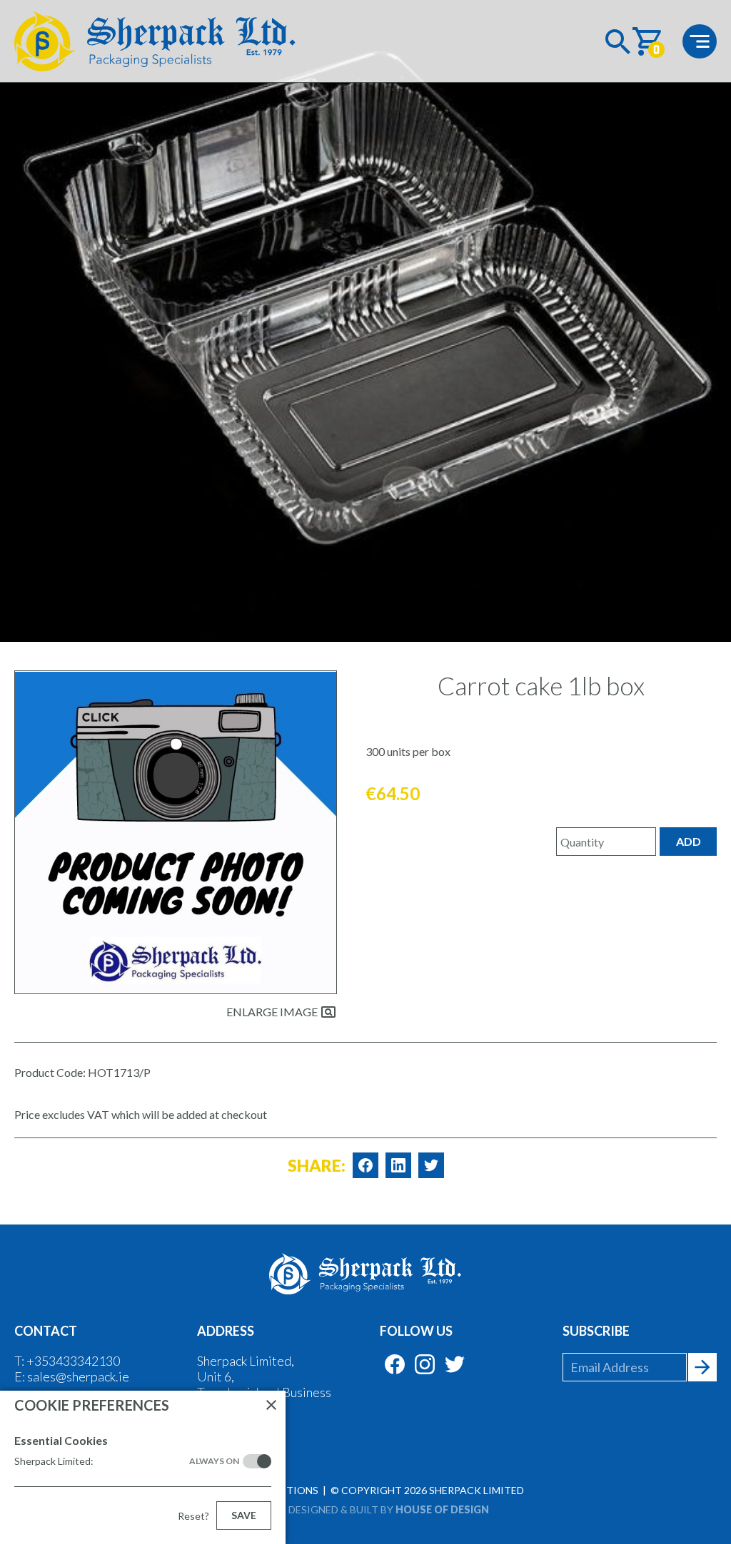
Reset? (193, 1516)
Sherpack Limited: (126, 1461)
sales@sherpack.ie (78, 1376)
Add (688, 841)
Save (243, 1515)
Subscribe (596, 1331)
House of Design (442, 1509)
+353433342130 (73, 1361)
